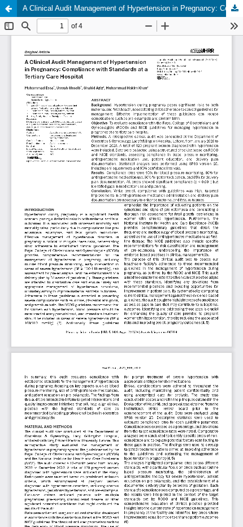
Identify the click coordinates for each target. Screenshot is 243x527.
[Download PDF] (234, 8)
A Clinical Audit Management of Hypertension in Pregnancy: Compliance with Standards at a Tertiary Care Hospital (133, 8)
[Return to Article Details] (8, 8)
